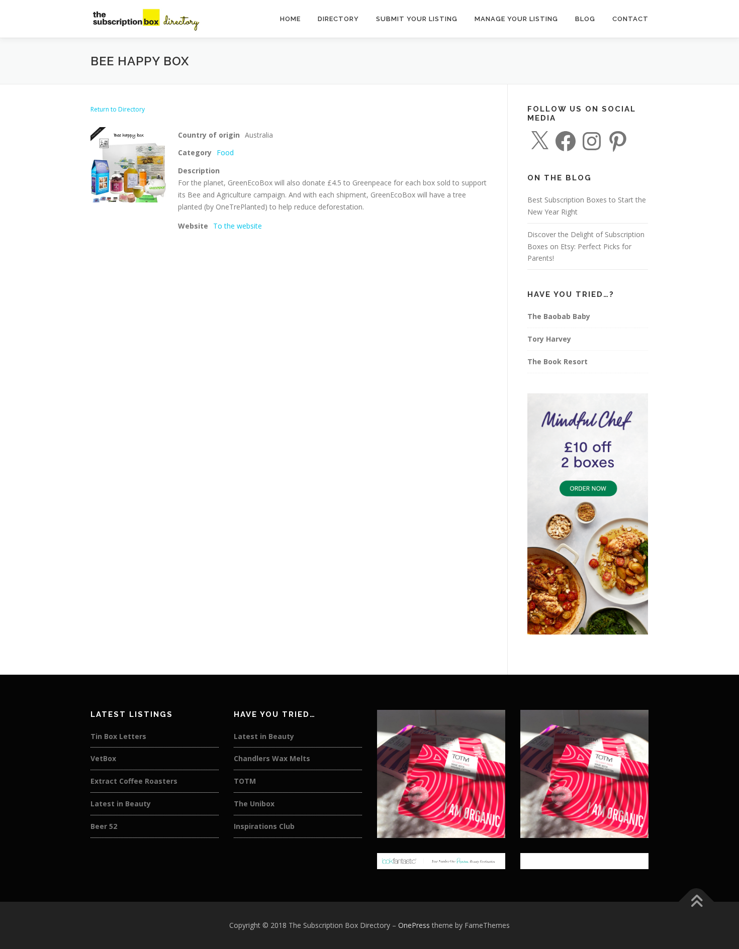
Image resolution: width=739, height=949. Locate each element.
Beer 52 (103, 826)
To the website (237, 226)
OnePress (414, 925)
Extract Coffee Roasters (133, 781)
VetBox (103, 758)
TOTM (245, 781)
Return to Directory (117, 109)
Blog (585, 19)
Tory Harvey (549, 339)
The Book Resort (557, 361)
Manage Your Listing (516, 19)
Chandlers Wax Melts (272, 758)
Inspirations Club (264, 826)
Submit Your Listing (416, 19)
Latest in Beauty (120, 803)
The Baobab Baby (558, 316)
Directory (338, 19)
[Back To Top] (696, 902)
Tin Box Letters (118, 736)
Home (290, 19)
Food (225, 152)
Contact (630, 19)
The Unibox (254, 803)
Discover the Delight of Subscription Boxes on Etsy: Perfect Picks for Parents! (585, 246)
